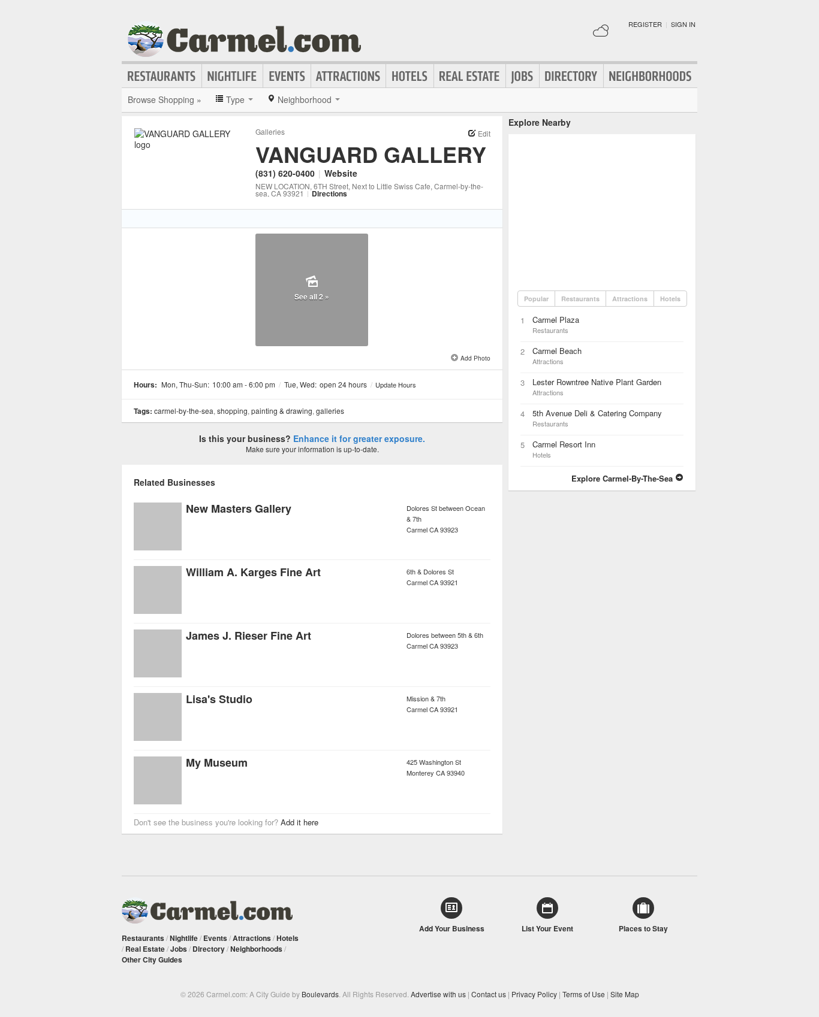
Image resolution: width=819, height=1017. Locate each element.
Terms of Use (583, 994)
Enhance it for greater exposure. (359, 438)
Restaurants (161, 76)
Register (645, 24)
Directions (329, 193)
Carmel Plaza (555, 319)
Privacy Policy (534, 994)
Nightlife (232, 76)
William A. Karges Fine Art (253, 572)
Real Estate (469, 76)
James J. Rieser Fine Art (248, 635)
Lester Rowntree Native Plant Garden (596, 382)
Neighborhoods (650, 76)
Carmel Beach (557, 350)
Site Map (624, 994)
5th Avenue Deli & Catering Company (597, 413)
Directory (571, 76)
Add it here (299, 822)
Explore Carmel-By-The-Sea (623, 478)
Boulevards (320, 994)
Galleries (270, 131)
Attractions (348, 76)
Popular (536, 298)
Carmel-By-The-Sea (183, 410)
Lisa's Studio (219, 699)
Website (340, 173)
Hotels (409, 76)
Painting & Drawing (281, 410)
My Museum (217, 762)
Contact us (488, 994)
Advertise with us (438, 994)
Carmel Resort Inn (563, 444)
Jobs (522, 76)
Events (287, 76)
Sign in (683, 24)
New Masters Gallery (238, 508)
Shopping (232, 410)
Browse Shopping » (164, 99)
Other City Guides (152, 959)
